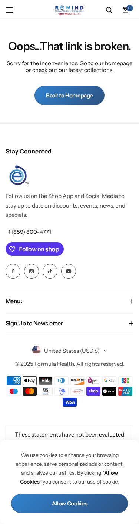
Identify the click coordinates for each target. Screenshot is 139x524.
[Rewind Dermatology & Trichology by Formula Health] (69, 10)
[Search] (109, 10)
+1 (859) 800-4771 (28, 231)
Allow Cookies (69, 503)
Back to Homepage (69, 95)
